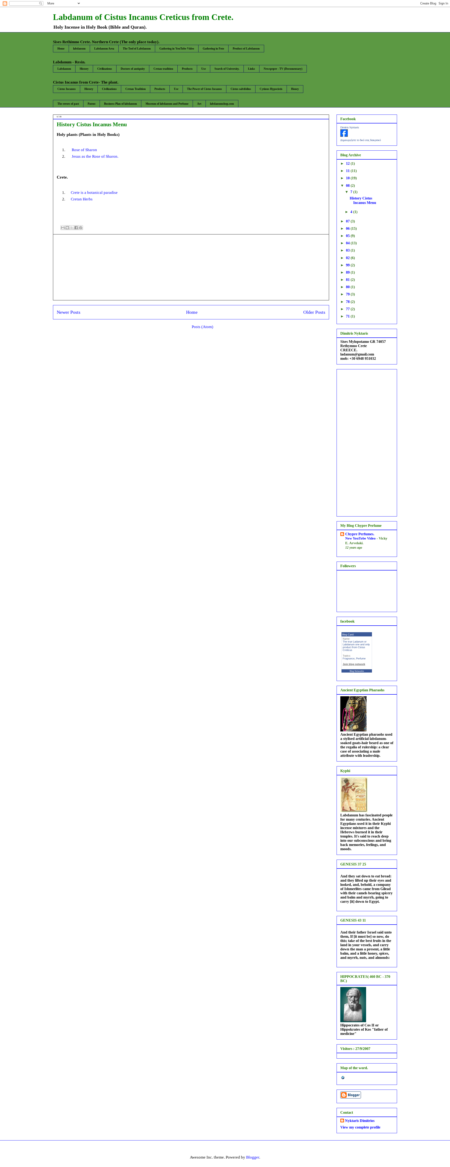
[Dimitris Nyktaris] (344, 136)
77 (348, 309)
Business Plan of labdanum (120, 103)
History (84, 68)
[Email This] (62, 227)
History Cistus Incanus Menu (92, 124)
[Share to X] (71, 227)
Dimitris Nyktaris (349, 127)
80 (348, 287)
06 (348, 228)
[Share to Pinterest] (80, 227)
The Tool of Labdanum (137, 48)
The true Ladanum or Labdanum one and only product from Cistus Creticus (356, 645)
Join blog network (354, 664)
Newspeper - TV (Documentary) (283, 68)
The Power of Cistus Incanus (204, 89)
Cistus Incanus (66, 89)
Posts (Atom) (202, 327)
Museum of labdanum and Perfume (167, 103)
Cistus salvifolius (241, 89)
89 (348, 272)
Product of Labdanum (246, 48)
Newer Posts (68, 312)
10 (348, 178)
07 (348, 221)
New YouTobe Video (361, 538)
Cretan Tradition (135, 89)
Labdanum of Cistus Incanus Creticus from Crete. (143, 17)
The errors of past (68, 103)
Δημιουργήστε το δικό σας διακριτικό (360, 140)
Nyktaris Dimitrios (360, 1121)
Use (203, 68)
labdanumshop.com (222, 103)
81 (348, 280)
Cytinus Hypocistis (271, 89)
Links (251, 68)
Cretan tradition (163, 68)
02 (348, 258)
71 (348, 316)
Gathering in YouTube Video (176, 48)
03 (348, 250)
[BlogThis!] (67, 227)
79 (348, 294)
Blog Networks (357, 671)
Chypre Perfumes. (359, 534)
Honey (295, 89)
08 (348, 185)
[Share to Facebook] (76, 227)
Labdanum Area (104, 48)
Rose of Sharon (84, 150)
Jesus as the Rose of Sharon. (94, 156)
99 (348, 265)
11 (348, 171)
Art (199, 103)
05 (348, 236)
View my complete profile (360, 1127)
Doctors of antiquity (133, 68)
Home (60, 48)
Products (187, 68)
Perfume (361, 658)
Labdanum (64, 68)
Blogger (252, 1157)
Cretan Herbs (82, 199)
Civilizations (104, 68)
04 (348, 243)
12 (348, 163)
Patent (91, 103)
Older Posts (314, 312)
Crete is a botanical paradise (94, 192)
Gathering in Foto (213, 48)
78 (348, 302)
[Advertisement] (191, 267)
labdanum (79, 48)
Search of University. (226, 68)
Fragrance (349, 658)
